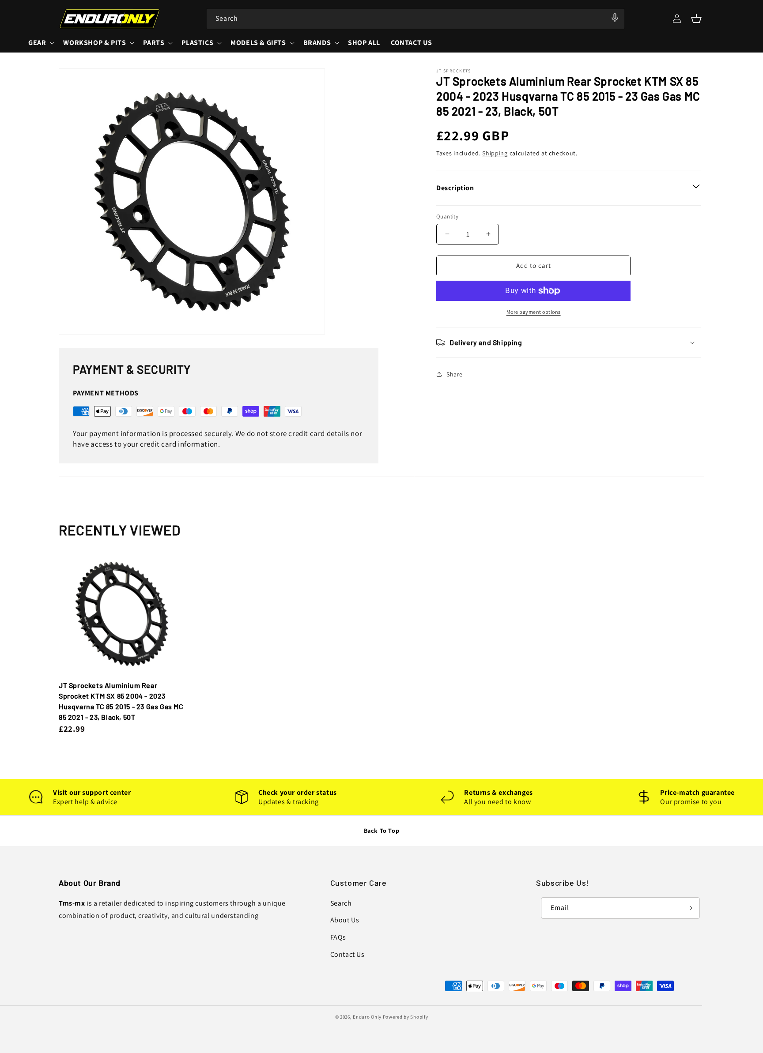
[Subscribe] (689, 908)
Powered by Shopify (405, 1017)
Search (341, 903)
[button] (696, 18)
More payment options (533, 311)
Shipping (495, 153)
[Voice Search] (615, 18)
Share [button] (454, 374)
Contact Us (347, 954)
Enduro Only (367, 1017)
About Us (344, 920)
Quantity (447, 216)
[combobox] (415, 19)
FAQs (338, 937)
